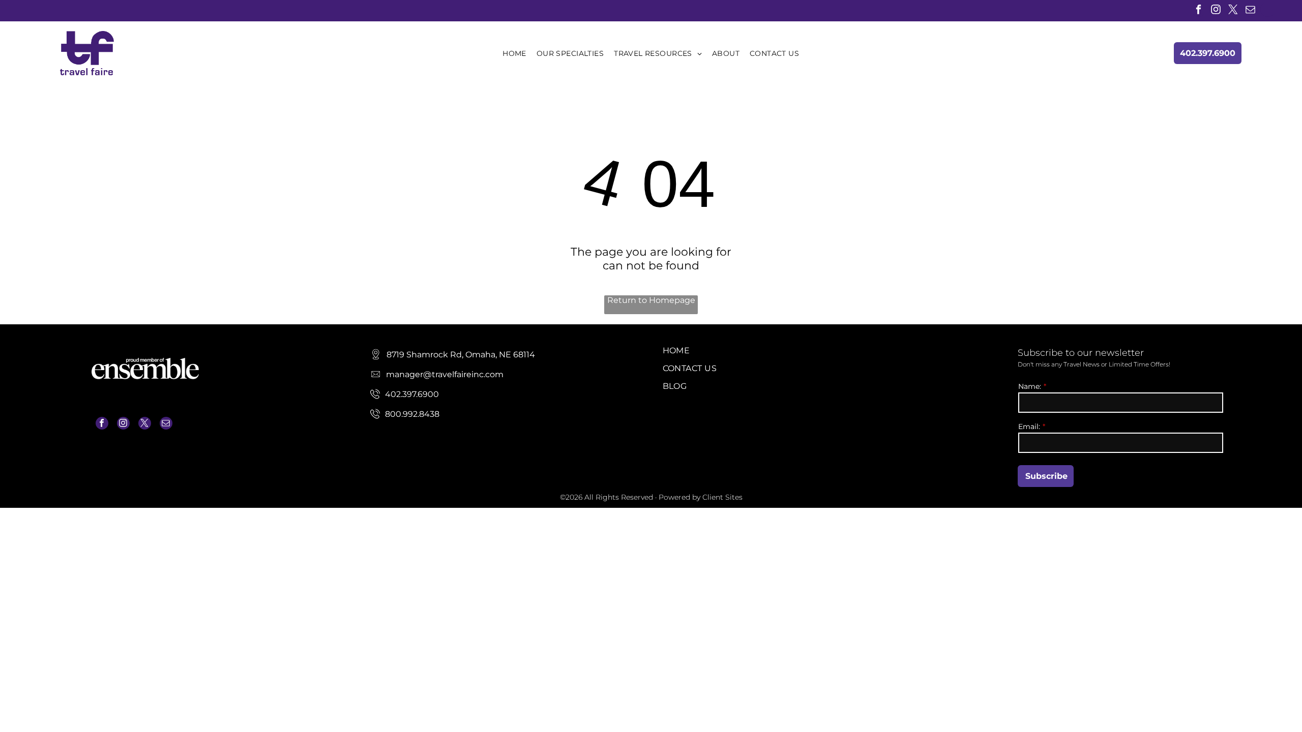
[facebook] (1198, 10)
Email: (1029, 426)
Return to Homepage (651, 300)
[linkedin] (1267, 10)
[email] (1250, 10)
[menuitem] (514, 53)
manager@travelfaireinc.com (138, 455)
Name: (1029, 386)
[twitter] (1233, 10)
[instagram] (1215, 10)
